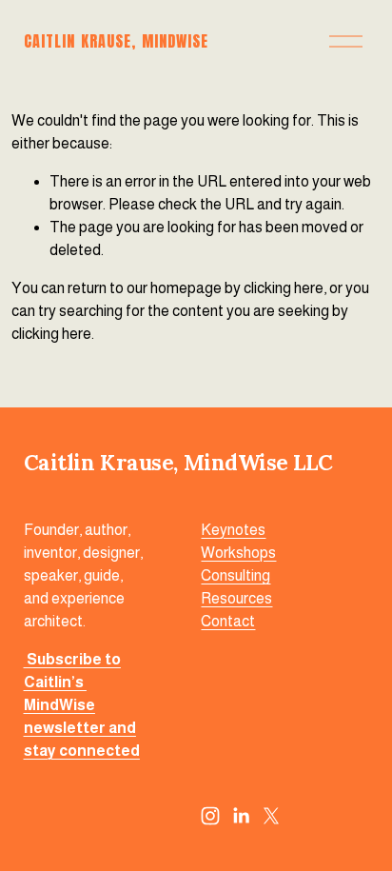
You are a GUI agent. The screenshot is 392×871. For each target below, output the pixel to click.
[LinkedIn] (240, 815)
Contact (228, 621)
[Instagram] (210, 815)
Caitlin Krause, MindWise (116, 41)
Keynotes (233, 530)
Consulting (235, 575)
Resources (236, 598)
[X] (271, 815)
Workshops (238, 552)
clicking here (283, 288)
